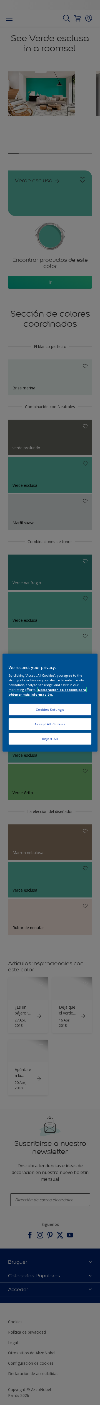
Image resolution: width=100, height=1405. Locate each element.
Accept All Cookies (49, 724)
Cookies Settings (50, 709)
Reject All (50, 739)
